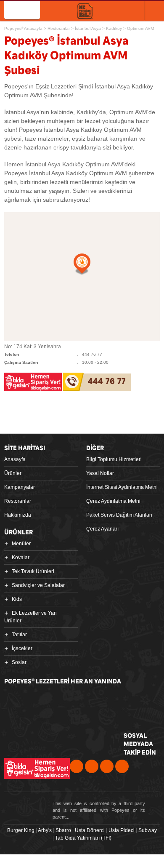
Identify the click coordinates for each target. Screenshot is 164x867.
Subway (147, 830)
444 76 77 (107, 381)
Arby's (45, 830)
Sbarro (63, 830)
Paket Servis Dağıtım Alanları (119, 515)
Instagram (122, 766)
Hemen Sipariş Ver (119, 10)
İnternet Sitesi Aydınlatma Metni (122, 487)
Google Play (102, 701)
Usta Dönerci (90, 830)
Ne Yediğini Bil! (85, 11)
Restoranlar (17, 501)
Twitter (91, 766)
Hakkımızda (17, 515)
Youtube (107, 766)
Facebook (76, 766)
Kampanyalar (19, 487)
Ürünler (12, 473)
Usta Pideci (121, 830)
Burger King (20, 830)
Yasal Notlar (100, 473)
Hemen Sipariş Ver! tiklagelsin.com (37, 768)
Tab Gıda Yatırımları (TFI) (83, 838)
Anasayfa (15, 459)
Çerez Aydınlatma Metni (113, 501)
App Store (37, 701)
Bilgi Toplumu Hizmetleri (114, 459)
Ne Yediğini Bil (43, 734)
